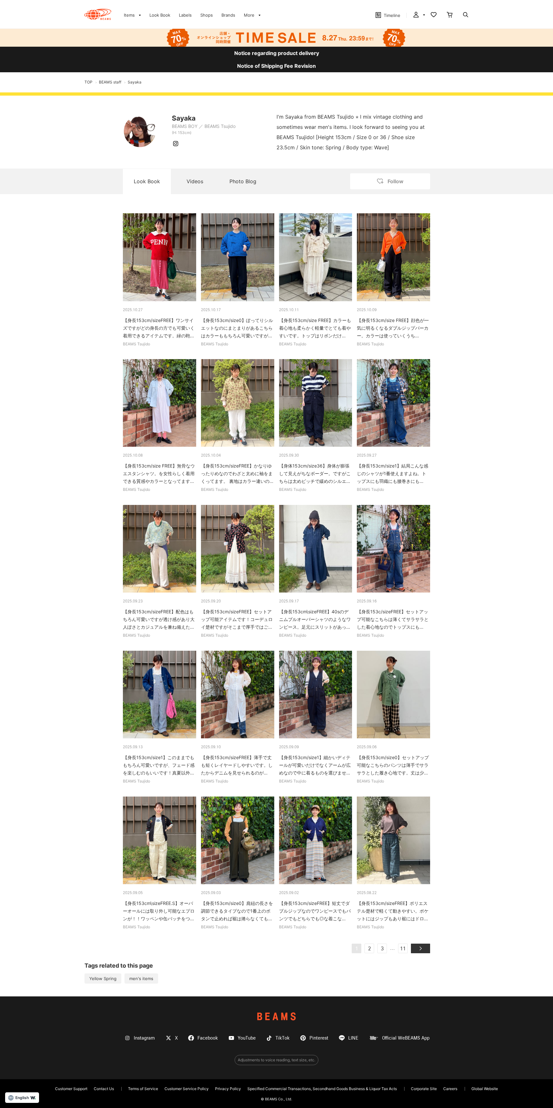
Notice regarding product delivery (276, 53)
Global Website (484, 1088)
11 (403, 949)
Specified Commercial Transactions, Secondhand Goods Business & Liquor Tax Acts (322, 1088)
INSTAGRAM (176, 143)
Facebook (207, 1038)
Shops (206, 15)
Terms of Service (143, 1088)
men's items (141, 978)
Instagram (144, 1038)
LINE (353, 1038)
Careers (450, 1088)
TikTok (283, 1038)
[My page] (418, 15)
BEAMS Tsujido (220, 126)
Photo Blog (242, 181)
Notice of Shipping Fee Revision (276, 66)
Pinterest (318, 1038)
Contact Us (104, 1088)
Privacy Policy (228, 1088)
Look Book (159, 15)
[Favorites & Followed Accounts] (433, 15)
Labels (185, 15)
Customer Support (71, 1088)
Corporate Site (424, 1088)
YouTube (247, 1038)
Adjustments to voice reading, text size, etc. (276, 1059)
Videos (195, 181)
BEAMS (276, 1016)
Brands (228, 15)
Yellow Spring (102, 978)
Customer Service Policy (186, 1088)
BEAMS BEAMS (97, 14)
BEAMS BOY (184, 126)
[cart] (449, 15)
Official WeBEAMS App (405, 1038)
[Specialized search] (465, 15)
